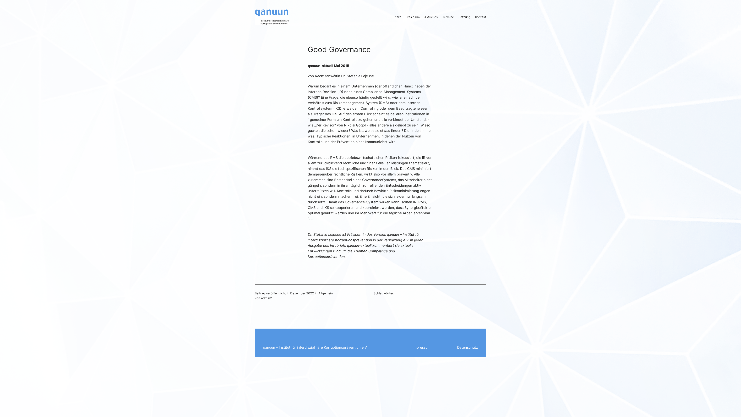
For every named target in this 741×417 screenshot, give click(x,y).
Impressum (422, 347)
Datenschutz (467, 347)
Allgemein (325, 293)
